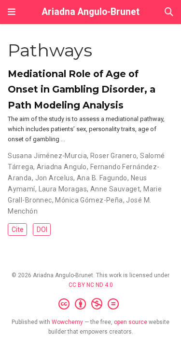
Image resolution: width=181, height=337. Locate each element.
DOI (42, 229)
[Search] (169, 12)
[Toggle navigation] (11, 11)
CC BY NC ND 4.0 (91, 285)
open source (130, 322)
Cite (18, 229)
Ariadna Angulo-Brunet (90, 11)
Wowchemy (67, 322)
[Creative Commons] (90, 304)
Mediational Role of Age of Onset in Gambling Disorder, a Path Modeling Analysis (81, 89)
